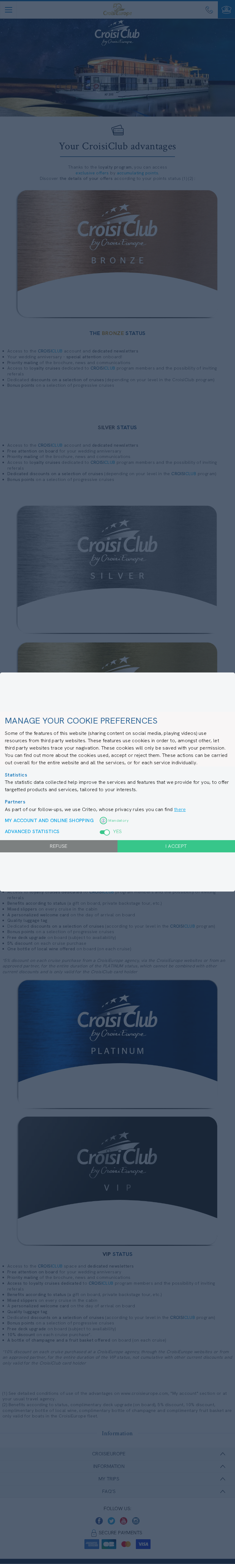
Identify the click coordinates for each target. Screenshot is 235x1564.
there (180, 809)
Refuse (58, 846)
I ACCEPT (176, 846)
